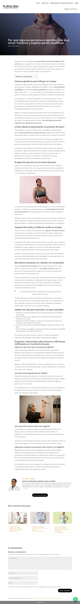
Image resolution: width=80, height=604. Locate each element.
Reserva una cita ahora (40, 495)
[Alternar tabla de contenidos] (35, 76)
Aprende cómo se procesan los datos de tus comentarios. (46, 598)
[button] (75, 599)
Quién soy (45, 3)
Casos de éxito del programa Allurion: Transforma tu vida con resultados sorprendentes (62, 529)
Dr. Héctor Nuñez (14, 46)
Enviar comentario (65, 590)
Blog (76, 3)
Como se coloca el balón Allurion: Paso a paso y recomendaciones (39, 529)
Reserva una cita (70, 9)
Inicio (38, 3)
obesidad (29, 92)
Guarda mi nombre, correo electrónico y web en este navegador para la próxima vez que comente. (35, 587)
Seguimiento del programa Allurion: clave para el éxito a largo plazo (16, 529)
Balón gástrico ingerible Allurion (61, 3)
